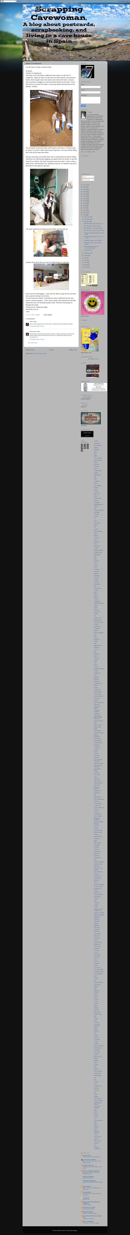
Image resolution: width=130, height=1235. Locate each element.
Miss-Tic (96, 826)
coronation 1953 (98, 969)
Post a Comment (32, 342)
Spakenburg (97, 878)
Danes (96, 594)
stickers (96, 1116)
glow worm (97, 1012)
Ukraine (96, 548)
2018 (84, 205)
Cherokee (96, 704)
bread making (98, 942)
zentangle (96, 512)
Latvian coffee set (99, 807)
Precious (96, 577)
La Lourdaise (97, 803)
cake (95, 520)
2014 (84, 215)
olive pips (96, 658)
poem (95, 1062)
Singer (96, 613)
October (86, 221)
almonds (96, 582)
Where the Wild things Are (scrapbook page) (91, 247)
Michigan (96, 824)
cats (95, 477)
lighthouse (97, 653)
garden (96, 1003)
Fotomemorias (87, 1192)
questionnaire (98, 1075)
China (95, 539)
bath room (97, 936)
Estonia (96, 596)
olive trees (97, 1052)
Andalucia (96, 569)
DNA (95, 723)
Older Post (73, 350)
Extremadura (97, 740)
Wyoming (96, 921)
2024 (84, 191)
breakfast (96, 639)
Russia (96, 462)
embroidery (97, 522)
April (85, 264)
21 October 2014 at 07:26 (37, 326)
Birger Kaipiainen (99, 702)
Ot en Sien (97, 611)
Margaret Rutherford (97, 819)
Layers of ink (87, 1155)
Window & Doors (98, 550)
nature (96, 656)
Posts (84, 176)
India (95, 776)
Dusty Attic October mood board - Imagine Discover (91, 1173)
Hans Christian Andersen (98, 766)
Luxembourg (97, 814)
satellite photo (98, 1086)
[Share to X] (48, 315)
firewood (96, 647)
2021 (84, 198)
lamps (95, 1028)
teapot (96, 1129)
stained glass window (97, 1103)
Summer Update (87, 1204)
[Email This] (44, 315)
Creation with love (88, 1165)
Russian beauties (99, 862)
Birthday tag (86, 1199)
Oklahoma (97, 838)
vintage (96, 670)
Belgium (96, 573)
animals (96, 624)
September (87, 253)
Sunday (96, 580)
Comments (86, 179)
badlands (96, 929)
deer (95, 643)
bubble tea (97, 944)
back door (97, 927)
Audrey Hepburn (98, 696)
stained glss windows (97, 1107)
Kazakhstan (97, 790)
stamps (96, 447)
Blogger (75, 1230)
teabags (96, 1126)
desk (95, 556)
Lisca (90, 112)
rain (95, 1077)
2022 (84, 196)
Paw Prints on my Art (89, 1207)
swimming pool (98, 1120)
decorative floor (98, 982)
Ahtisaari (96, 677)
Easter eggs (97, 738)
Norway (96, 834)
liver (95, 1033)
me (95, 527)
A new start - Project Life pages (91, 1223)
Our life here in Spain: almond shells (94, 230)
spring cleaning (98, 1100)
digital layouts (98, 645)
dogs (95, 558)
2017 (84, 208)
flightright (96, 991)
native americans (99, 1045)
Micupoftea (33, 331)
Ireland (96, 605)
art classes (97, 628)
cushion (96, 978)
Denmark (96, 542)
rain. (95, 1079)
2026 (84, 187)
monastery (97, 1039)
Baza (95, 592)
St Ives (96, 882)
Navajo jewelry (98, 830)
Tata (95, 900)
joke (95, 651)
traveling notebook (99, 668)
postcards (96, 443)
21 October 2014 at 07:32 (37, 339)
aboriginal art (97, 620)
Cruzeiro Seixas (98, 720)
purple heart (97, 1073)
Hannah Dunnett (98, 763)
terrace (96, 666)
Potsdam (96, 849)
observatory (97, 588)
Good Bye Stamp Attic (88, 1209)
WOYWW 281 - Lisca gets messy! (93, 228)
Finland (96, 487)
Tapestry (96, 898)
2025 (84, 189)
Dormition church (99, 732)
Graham (96, 491)
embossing (97, 984)
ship (95, 1092)
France (96, 599)
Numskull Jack (98, 836)
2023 (84, 194)
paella (95, 660)
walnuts (96, 1138)
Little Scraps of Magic (89, 1159)
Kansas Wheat (98, 783)
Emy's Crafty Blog (88, 1221)
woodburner (97, 673)
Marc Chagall (97, 816)
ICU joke (96, 772)
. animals (96, 514)
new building (97, 485)
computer (96, 963)
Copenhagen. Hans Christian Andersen (98, 717)
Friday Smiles (98, 460)
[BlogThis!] (46, 315)
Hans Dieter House (97, 769)
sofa (95, 662)
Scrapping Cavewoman (39, 8)
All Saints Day (98, 683)
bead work (97, 938)
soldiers (96, 1096)
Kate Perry (97, 785)
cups (95, 976)
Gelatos (96, 753)
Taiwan (96, 516)
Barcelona (97, 698)
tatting (95, 1124)
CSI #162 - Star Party (88, 1218)
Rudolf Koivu (97, 857)
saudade (96, 1088)
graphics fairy (98, 1014)
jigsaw (95, 525)
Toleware (96, 902)
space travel (97, 1098)
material (96, 1037)
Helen (31, 321)
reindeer (96, 1081)
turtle (95, 533)
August (86, 255)
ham (95, 1016)
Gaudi (95, 751)
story (95, 1118)
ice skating (97, 1024)
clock (95, 959)
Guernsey (96, 755)
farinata (96, 986)
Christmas (97, 575)
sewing (96, 565)
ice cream (96, 1022)
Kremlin (96, 801)
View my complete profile (88, 151)
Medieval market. (99, 821)
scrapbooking (98, 470)
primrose (96, 1069)
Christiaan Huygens (97, 711)
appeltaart (97, 925)
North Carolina (98, 832)
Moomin (96, 828)
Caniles (96, 472)
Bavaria (96, 700)
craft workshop (98, 974)
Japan (95, 607)
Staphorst (96, 892)
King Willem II (98, 797)
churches (96, 466)
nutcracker (97, 1050)
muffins (96, 1043)
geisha (96, 1005)
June (85, 260)
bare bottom (97, 933)
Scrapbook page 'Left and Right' (93, 240)
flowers (96, 995)
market (96, 1035)
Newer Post (30, 350)
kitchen (96, 489)
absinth (96, 923)
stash (95, 1112)
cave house (97, 946)
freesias (96, 999)
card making (97, 498)
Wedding (96, 919)
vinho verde (97, 1136)
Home (51, 350)
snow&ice (96, 481)
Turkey (96, 907)
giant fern (96, 1010)
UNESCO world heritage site (98, 909)
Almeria (96, 687)
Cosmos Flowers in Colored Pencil (91, 1156)
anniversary (97, 626)
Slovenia (96, 874)
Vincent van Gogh (99, 912)
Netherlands (97, 475)
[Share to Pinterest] (51, 315)
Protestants (97, 851)
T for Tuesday (98, 458)
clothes (96, 961)
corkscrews (97, 967)
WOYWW (96, 449)
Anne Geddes (98, 692)
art (95, 518)
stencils (96, 1114)
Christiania (97, 713)
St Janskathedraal (99, 884)
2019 (84, 203)
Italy (95, 508)
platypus (96, 1060)
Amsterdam (97, 689)
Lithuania (96, 809)
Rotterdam (97, 546)
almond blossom (98, 622)
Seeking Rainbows (88, 1176)
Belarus (96, 535)
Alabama (96, 679)
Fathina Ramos (98, 742)
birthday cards (98, 552)
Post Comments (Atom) (39, 353)
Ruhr (95, 859)
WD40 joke (97, 917)
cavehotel (96, 948)
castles (96, 641)
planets (96, 1058)
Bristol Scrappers (88, 1211)
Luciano (96, 812)
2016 (84, 210)
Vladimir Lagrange (99, 914)
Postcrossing (97, 445)
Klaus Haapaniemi (99, 799)
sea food (96, 1090)
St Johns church (98, 886)
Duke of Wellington (97, 735)
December (87, 217)
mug (95, 563)
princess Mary (98, 1071)
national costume (99, 510)
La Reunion (97, 805)
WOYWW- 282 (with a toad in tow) (93, 223)
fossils (95, 997)
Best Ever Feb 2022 (88, 1178)
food (95, 453)
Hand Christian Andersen (98, 760)
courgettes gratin (98, 971)
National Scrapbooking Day (90, 1213)
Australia (96, 571)
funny (95, 483)
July (85, 257)
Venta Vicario (97, 618)
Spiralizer (96, 880)
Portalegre (97, 845)
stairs (95, 1110)
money (96, 1041)
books (95, 496)
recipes (96, 590)
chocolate (96, 957)
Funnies (96, 749)
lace (95, 586)
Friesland (96, 745)
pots (95, 1067)
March (86, 267)
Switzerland (97, 896)
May (85, 262)
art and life (86, 1197)
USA (95, 479)
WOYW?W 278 (88, 250)
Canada (96, 537)
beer (95, 635)
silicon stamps (98, 531)
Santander (97, 866)
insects (96, 649)
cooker (96, 965)
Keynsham (97, 792)
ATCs (95, 675)
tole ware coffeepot (96, 1131)
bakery (96, 630)
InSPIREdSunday (99, 603)
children (96, 500)
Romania (96, 855)
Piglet (95, 840)
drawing (96, 561)
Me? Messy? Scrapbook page (92, 226)
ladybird (96, 1026)
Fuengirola (97, 747)
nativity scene (98, 1048)
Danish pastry (98, 725)
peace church (98, 1056)
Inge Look (97, 494)
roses (95, 1083)
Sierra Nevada (98, 871)
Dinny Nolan (97, 730)
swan (95, 664)
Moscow (96, 609)
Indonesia (96, 778)
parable (96, 1054)
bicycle (96, 940)
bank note (97, 931)
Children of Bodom (97, 707)
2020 (84, 201)
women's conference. (97, 1148)
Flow (95, 544)
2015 (84, 212)
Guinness (96, 757)
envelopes (97, 502)
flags (95, 988)
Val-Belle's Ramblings (89, 1180)
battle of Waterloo (99, 632)
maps (95, 468)
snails (95, 1094)
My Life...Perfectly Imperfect (91, 1171)
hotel (95, 1020)
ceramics (96, 950)
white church (97, 1141)
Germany (96, 464)
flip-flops (96, 993)
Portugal (96, 847)
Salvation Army (98, 864)
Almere (96, 685)
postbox (96, 1064)
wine (95, 1145)
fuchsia (96, 1001)
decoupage (97, 554)
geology (96, 1007)
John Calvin (97, 781)
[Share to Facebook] (49, 315)
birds (95, 637)
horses (96, 1018)
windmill (96, 1143)
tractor (96, 1134)
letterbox (96, 1031)
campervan (97, 584)
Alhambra (96, 681)
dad (95, 980)
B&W (95, 456)
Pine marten (97, 842)
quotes (96, 529)
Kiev (95, 795)
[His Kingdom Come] (93, 359)
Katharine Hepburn (96, 787)
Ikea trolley (97, 774)
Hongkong (97, 601)
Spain (95, 451)
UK (95, 615)
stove (95, 567)
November (87, 219)
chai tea (96, 952)
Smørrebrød (97, 876)
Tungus (96, 905)
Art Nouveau (97, 694)
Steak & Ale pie (98, 894)
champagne (97, 955)
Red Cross (97, 853)
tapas (95, 1122)
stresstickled (87, 1186)
